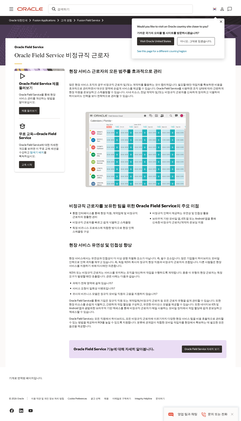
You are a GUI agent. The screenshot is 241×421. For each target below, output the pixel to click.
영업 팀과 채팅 (187, 414)
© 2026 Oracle (16, 398)
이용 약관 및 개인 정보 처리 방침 (47, 398)
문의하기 (160, 398)
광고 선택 (95, 398)
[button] (11, 9)
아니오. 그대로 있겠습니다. (196, 41)
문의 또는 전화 (217, 414)
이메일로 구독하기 (121, 398)
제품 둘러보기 (29, 110)
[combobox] (120, 9)
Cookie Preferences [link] (77, 398)
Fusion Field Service (88, 20)
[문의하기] (229, 9)
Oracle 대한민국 (18, 20)
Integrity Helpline (143, 398)
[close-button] (232, 414)
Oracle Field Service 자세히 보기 (202, 348)
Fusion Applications (44, 20)
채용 (106, 398)
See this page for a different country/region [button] (162, 51)
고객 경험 (66, 20)
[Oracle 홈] (30, 9)
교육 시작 (27, 164)
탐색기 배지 (37, 152)
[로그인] (222, 9)
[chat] (171, 414)
